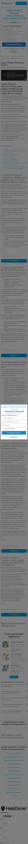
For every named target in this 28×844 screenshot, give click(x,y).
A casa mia (6, 425)
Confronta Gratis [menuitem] (14, 433)
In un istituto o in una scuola (11, 421)
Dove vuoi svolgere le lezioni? (9, 415)
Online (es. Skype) (8, 418)
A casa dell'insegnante (9, 428)
